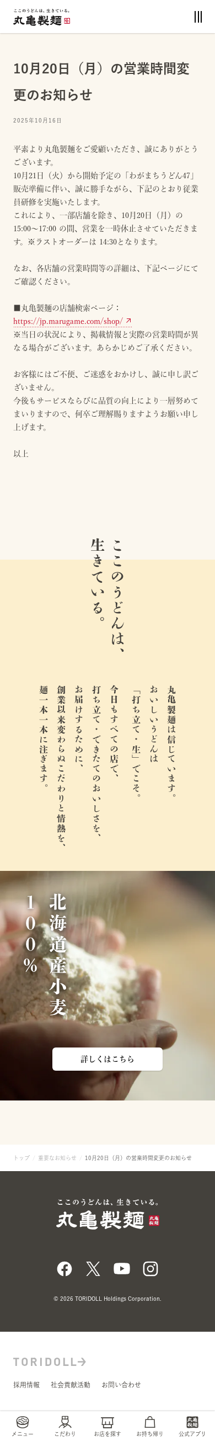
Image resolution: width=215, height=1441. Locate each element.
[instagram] (150, 1268)
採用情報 (26, 1384)
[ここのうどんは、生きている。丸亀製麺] (41, 16)
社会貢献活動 (70, 1384)
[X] (93, 1268)
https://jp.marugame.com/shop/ (68, 321)
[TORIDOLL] (49, 1360)
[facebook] (64, 1268)
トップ (21, 1158)
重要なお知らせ (57, 1158)
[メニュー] (198, 17)
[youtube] (122, 1268)
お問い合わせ (121, 1384)
